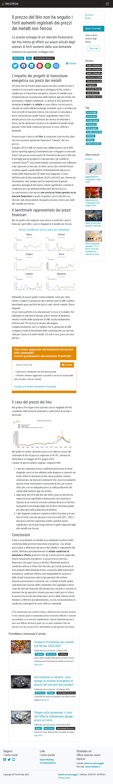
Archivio (88, 159)
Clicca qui (94, 48)
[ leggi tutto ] (44, 700)
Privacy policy (64, 778)
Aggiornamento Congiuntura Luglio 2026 (93, 179)
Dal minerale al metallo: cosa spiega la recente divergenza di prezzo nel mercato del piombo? (54, 681)
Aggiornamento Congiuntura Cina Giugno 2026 (92, 203)
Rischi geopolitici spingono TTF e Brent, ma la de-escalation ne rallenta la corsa (92, 249)
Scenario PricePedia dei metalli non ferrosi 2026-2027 (54, 644)
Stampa (72, 63)
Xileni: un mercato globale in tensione (93, 224)
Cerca (90, 15)
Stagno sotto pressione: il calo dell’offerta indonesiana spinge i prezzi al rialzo (54, 716)
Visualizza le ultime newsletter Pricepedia (35, 386)
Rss (89, 18)
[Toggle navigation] (107, 4)
